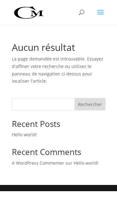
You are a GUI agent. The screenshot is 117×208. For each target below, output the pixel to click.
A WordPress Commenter (38, 163)
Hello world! (24, 135)
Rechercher (90, 104)
